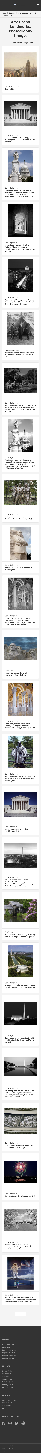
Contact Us (6, 1374)
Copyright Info (8, 1387)
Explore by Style (8, 1353)
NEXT (20, 1314)
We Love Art (7, 1403)
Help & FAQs (7, 1371)
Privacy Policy (7, 1384)
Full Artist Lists (8, 1345)
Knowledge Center (9, 1350)
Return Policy (7, 1382)
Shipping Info (7, 1379)
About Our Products (10, 1400)
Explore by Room (9, 1358)
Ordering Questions (10, 1376)
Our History (6, 1405)
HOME (4, 13)
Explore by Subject (9, 1355)
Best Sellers (6, 1347)
